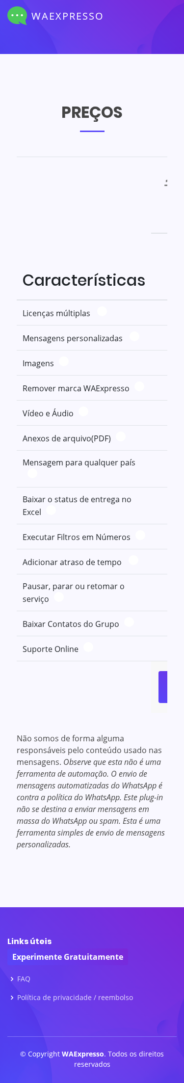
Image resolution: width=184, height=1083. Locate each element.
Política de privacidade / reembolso (75, 997)
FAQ (23, 978)
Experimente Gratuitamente (67, 956)
